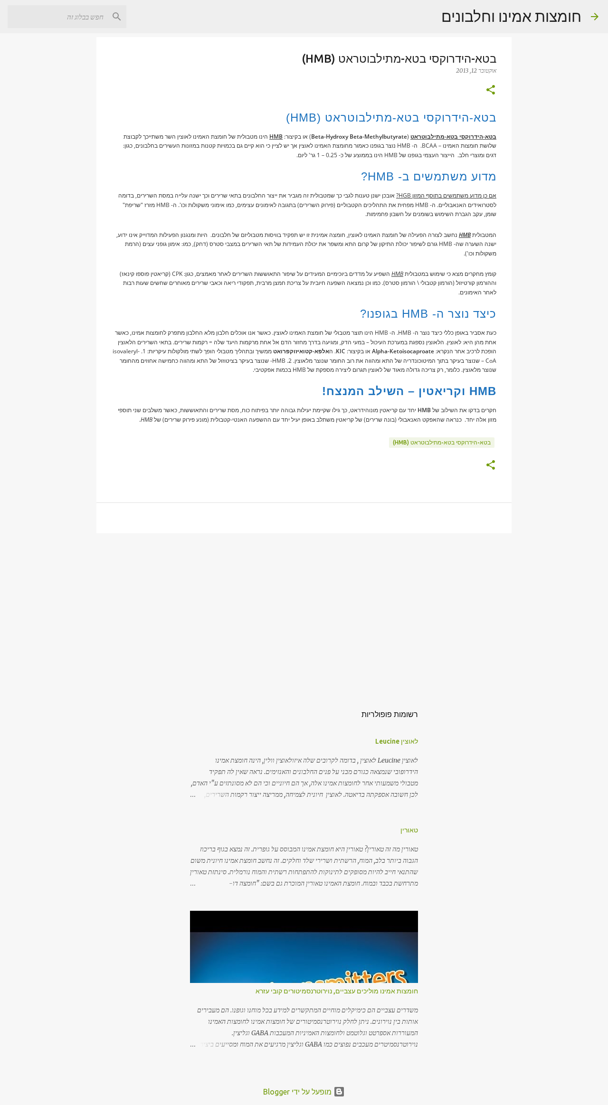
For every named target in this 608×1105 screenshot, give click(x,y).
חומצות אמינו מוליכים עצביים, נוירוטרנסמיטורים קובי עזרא (337, 991)
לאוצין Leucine (396, 741)
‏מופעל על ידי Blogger (298, 1091)
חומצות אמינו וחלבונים (511, 16)
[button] (490, 90)
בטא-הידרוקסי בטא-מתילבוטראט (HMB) (442, 442)
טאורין (409, 830)
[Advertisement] (304, 614)
